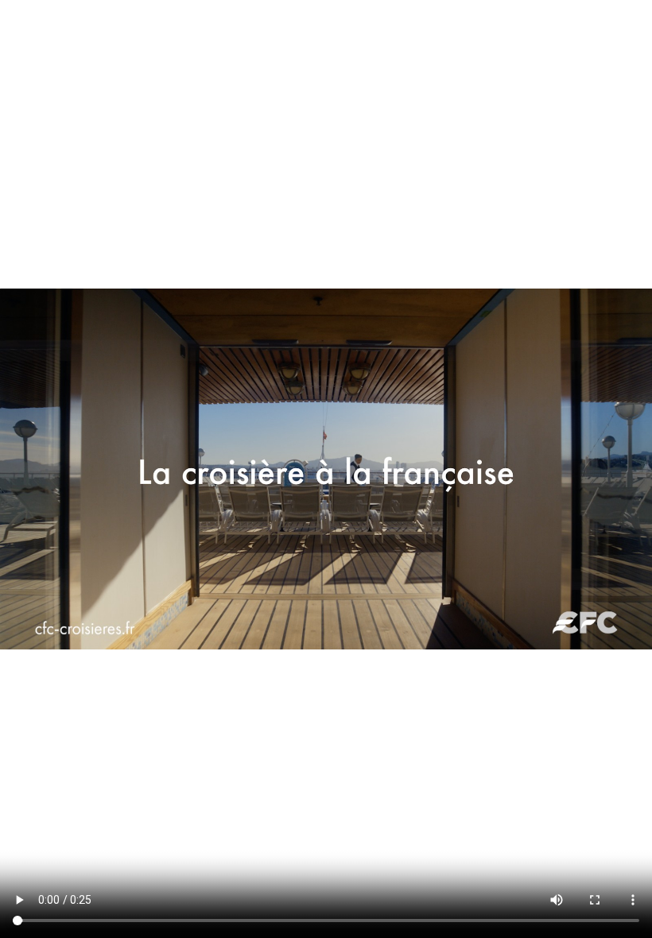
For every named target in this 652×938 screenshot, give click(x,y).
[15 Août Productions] (314, 30)
